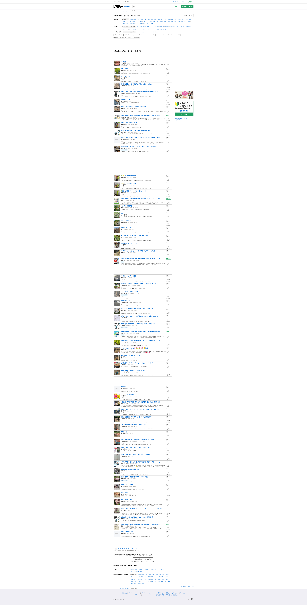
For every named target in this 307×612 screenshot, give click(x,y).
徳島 (182, 21)
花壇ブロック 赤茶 (126, 499)
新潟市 (129, 325)
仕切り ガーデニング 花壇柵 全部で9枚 (133, 106)
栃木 (124, 21)
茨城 (190, 19)
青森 (135, 19)
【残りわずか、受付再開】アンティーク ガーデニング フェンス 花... (142, 508)
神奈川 (186, 19)
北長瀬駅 (130, 388)
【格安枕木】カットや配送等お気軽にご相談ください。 (137, 84)
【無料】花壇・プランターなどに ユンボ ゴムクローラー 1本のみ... (140, 409)
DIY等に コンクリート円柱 (128, 276)
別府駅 (132, 310)
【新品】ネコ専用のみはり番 (129, 122)
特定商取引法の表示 (159, 595)
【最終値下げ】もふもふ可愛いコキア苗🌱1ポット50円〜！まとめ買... (141, 340)
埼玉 (179, 19)
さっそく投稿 (184, 114)
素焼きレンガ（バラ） (127, 492)
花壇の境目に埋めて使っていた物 (130, 355)
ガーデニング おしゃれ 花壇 (164, 35)
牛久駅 (131, 349)
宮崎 (144, 23)
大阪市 (128, 533)
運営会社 (182, 593)
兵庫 (148, 21)
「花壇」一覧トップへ (187, 586)
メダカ (132, 569)
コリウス (122, 179)
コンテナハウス (160, 569)
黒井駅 (130, 433)
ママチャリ (168, 569)
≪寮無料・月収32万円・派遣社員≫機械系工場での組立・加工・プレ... (141, 402)
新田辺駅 (132, 63)
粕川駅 (131, 70)
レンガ (122, 254)
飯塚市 (126, 494)
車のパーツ (149, 26)
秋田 (145, 19)
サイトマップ (128, 595)
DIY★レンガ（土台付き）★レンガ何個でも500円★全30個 (138, 251)
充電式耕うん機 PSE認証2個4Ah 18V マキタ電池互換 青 (137, 517)
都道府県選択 (127, 6)
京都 (151, 21)
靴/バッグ (139, 29)
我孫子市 (127, 207)
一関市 (128, 501)
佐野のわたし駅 (134, 93)
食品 (158, 29)
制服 (136, 569)
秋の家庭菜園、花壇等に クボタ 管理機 (133, 370)
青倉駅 (132, 426)
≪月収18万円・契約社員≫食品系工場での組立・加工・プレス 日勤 (140, 198)
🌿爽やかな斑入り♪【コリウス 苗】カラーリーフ (135, 191)
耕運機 (122, 95)
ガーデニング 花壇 (176, 35)
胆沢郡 (129, 372)
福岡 (127, 23)
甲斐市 (129, 456)
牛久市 (128, 349)
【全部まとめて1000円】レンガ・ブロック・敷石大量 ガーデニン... (140, 146)
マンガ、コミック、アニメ (143, 441)
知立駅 (134, 333)
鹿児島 (148, 23)
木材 (121, 472)
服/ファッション (132, 29)
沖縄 (152, 23)
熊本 (134, 23)
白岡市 (127, 342)
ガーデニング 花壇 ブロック (134, 37)
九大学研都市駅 (133, 285)
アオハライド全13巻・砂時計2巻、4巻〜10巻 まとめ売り (137, 439)
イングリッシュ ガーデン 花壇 (148, 35)
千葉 (182, 19)
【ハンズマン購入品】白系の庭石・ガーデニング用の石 (137, 308)
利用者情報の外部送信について (174, 595)
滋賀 (154, 21)
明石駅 (134, 260)
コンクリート (123, 279)
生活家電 (135, 132)
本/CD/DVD (125, 29)
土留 (121, 319)
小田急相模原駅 (135, 441)
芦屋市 (129, 148)
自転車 (144, 26)
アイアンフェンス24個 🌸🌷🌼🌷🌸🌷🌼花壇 (134, 348)
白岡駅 (130, 342)
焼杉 (121, 246)
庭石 (121, 231)
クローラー (123, 412)
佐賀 (131, 23)
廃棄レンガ (124, 432)
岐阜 (134, 21)
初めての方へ (176, 1)
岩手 (139, 19)
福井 (165, 19)
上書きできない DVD (127, 531)
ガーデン (122, 296)
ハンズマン (123, 311)
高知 (124, 23)
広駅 (131, 78)
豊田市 (131, 333)
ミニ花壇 (123, 61)
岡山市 (126, 388)
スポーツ (154, 29)
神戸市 (131, 260)
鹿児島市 (130, 302)
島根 (169, 21)
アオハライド (123, 443)
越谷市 (126, 101)
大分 (137, 23)
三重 (137, 21)
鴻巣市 (129, 364)
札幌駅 (131, 139)
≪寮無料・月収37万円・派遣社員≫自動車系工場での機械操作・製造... (141, 331)
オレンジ (122, 397)
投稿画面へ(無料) (187, 6)
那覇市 (128, 478)
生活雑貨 (167, 26)
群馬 (127, 21)
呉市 (128, 78)
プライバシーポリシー (134, 593)
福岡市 (129, 85)
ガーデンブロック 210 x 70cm (129, 291)
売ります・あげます (124, 11)
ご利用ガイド (137, 595)
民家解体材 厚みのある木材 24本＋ (131, 469)
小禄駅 (131, 478)
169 (133, 548)
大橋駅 (132, 132)
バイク (154, 26)
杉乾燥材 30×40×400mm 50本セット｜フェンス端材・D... (137, 363)
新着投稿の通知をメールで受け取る (143, 559)
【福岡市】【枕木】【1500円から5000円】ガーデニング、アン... (139, 283)
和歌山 (161, 21)
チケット (162, 26)
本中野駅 (130, 357)
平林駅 (130, 277)
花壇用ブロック (125, 300)
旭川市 (129, 124)
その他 (164, 29)
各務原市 (131, 403)
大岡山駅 (130, 237)
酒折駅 (130, 229)
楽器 (158, 26)
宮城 (142, 19)
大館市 (128, 108)
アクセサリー (137, 293)
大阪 (144, 21)
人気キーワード (188, 15)
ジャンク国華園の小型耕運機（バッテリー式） (134, 424)
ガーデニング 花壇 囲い (120, 37)
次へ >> (138, 548)
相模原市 (132, 463)
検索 (176, 6)
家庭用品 (136, 63)
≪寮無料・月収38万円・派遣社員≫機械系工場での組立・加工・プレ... (141, 258)
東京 (176, 19)
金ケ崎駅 (133, 372)
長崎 (141, 23)
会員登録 (190, 2)
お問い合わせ (175, 593)
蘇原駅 (135, 403)
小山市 (128, 252)
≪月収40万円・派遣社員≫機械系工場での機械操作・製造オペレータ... (141, 462)
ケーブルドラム (125, 76)
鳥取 (165, 21)
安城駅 (131, 177)
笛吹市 (126, 229)
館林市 (126, 357)
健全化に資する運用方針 (164, 593)
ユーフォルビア (125, 68)
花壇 (121, 110)
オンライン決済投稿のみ (142, 32)
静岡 (141, 21)
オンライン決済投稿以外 (153, 32)
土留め (116, 35)
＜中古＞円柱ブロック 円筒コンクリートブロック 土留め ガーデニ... (142, 137)
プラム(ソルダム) (125, 220)
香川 (185, 21)
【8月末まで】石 (125, 99)
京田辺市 (128, 63)
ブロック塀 (137, 35)
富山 (159, 19)
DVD (121, 535)
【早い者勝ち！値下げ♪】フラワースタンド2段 (134, 477)
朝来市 (129, 426)
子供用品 (172, 26)
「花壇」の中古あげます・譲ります (125, 15)
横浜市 (130, 441)
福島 (152, 19)
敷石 (121, 35)
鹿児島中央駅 (135, 302)
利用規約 (124, 593)
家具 (138, 26)
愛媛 (189, 21)
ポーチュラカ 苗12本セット (129, 394)
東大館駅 (131, 108)
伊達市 (127, 139)
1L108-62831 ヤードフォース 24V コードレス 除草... (136, 454)
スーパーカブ (134, 571)
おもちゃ (177, 26)
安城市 (128, 177)
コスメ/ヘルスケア (147, 29)
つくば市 (129, 518)
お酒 (161, 29)
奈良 (158, 21)
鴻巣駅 (132, 364)
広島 (175, 21)
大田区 (127, 237)
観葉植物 (154, 569)
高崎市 (129, 93)
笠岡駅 (130, 486)
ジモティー (116, 11)
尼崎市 (131, 200)
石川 (162, 19)
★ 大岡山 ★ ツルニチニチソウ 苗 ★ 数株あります (135, 235)
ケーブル (122, 79)
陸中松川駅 (132, 501)
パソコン (182, 26)
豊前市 (131, 117)
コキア (122, 343)
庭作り (130, 35)
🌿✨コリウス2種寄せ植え (129, 175)
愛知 (131, 21)
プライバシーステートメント (148, 593)
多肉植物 (140, 571)
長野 (172, 19)
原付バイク (141, 569)
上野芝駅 (131, 215)
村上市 (127, 277)
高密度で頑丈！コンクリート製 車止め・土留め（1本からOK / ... (139, 316)
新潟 (155, 19)
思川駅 (131, 252)
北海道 (131, 19)
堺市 (128, 215)
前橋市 (128, 70)
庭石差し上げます (126, 227)
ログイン (183, 2)
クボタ (122, 373)
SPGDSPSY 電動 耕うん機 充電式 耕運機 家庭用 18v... (136, 130)
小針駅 (133, 325)
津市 (126, 449)
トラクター (146, 571)
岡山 (172, 21)
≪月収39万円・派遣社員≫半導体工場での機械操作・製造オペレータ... (141, 115)
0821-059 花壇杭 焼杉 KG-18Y (129, 243)
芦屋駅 (132, 148)
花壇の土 (124, 386)
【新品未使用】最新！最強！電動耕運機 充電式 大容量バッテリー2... (140, 91)
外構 (126, 35)
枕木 (121, 87)
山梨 (169, 19)
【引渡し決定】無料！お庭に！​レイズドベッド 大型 (135, 447)
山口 (179, 21)
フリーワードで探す (147, 595)
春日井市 (128, 245)
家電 (141, 26)
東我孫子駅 (132, 207)
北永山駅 (132, 124)
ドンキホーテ (148, 569)
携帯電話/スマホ (188, 26)
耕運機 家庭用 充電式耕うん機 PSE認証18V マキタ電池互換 (138, 324)
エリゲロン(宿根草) (126, 206)
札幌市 (127, 411)
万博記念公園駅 (135, 518)
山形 (149, 19)
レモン (123, 213)
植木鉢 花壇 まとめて (128, 484)
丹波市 (126, 433)
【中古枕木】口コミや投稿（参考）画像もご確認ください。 (138, 417)
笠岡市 (127, 486)
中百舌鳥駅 (132, 293)
